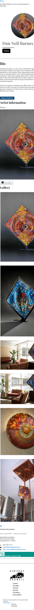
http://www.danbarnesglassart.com (14, 549)
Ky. (2, 1)
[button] (0, 526)
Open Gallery (8, 182)
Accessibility (17, 595)
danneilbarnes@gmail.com (11, 547)
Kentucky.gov (6, 602)
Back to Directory (7, 98)
